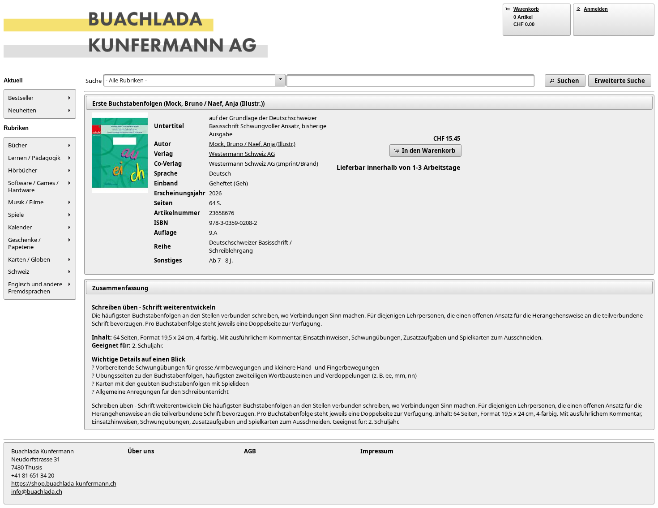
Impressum (376, 451)
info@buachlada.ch (36, 491)
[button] (565, 80)
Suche (93, 81)
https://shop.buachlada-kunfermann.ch (63, 483)
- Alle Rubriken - (126, 80)
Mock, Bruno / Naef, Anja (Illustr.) (252, 144)
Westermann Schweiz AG (242, 154)
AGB (250, 451)
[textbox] (410, 80)
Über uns (141, 451)
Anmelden (596, 9)
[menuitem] (40, 97)
